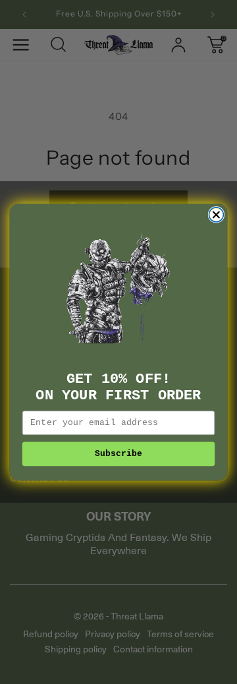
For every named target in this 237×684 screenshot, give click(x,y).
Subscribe (119, 454)
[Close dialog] (216, 215)
